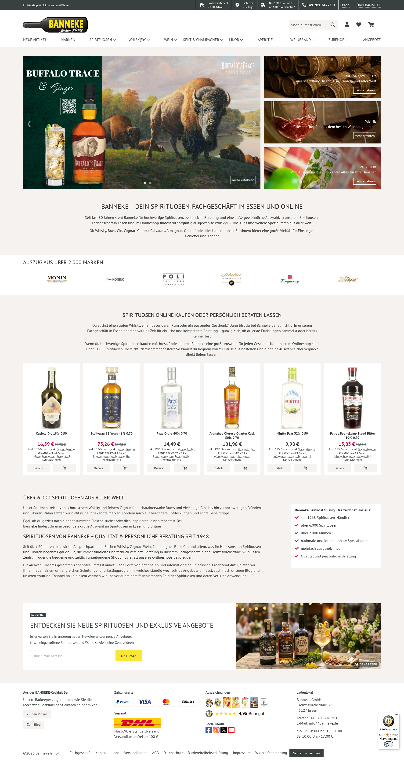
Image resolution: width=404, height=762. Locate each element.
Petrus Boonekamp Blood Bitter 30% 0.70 (352, 435)
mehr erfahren (243, 180)
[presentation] (29, 122)
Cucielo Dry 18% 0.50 (51, 433)
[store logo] (56, 25)
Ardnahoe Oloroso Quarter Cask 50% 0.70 (232, 435)
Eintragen (129, 655)
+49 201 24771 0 (324, 717)
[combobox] (313, 24)
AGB (155, 752)
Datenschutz (173, 752)
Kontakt (101, 752)
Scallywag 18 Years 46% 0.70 (112, 433)
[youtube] (231, 731)
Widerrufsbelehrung (271, 752)
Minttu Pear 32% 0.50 (292, 433)
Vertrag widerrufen (306, 753)
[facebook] (209, 731)
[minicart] (371, 24)
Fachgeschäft (80, 752)
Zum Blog (34, 724)
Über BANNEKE (369, 5)
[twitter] (223, 731)
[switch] (388, 744)
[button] (145, 183)
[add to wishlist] (358, 24)
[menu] (202, 40)
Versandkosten (66, 449)
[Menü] (396, 715)
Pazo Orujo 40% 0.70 (172, 433)
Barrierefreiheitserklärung (208, 752)
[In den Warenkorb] (64, 468)
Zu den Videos (37, 714)
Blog (346, 5)
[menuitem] (34, 40)
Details (38, 468)
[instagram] (216, 731)
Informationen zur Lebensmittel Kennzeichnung (51, 457)
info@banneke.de (323, 723)
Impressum (242, 752)
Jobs (115, 752)
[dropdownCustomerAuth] (347, 24)
